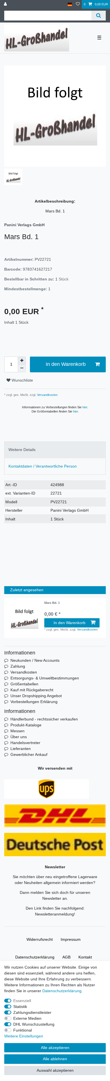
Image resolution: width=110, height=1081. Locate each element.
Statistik (20, 1006)
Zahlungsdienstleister (32, 1012)
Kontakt (85, 957)
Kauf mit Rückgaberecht (31, 690)
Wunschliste (21, 380)
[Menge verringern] (22, 368)
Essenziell (22, 1000)
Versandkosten (47, 394)
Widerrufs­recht (40, 939)
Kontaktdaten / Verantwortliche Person (42, 466)
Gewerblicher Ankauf (28, 754)
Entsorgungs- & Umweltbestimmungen (44, 678)
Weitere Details (22, 449)
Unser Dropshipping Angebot (36, 696)
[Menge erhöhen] (22, 360)
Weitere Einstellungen (23, 1036)
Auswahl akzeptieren (55, 1070)
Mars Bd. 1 (52, 602)
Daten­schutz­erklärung (34, 957)
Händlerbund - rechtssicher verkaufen (44, 719)
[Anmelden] (6, 4)
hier (84, 407)
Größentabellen (24, 684)
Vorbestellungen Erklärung (34, 701)
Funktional (22, 1030)
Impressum (71, 939)
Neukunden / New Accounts (35, 660)
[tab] (55, 449)
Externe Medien (27, 1018)
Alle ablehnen (55, 1059)
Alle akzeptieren (55, 1047)
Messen (17, 731)
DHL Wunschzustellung (33, 1024)
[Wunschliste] (78, 4)
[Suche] (98, 16)
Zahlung (17, 666)
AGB (66, 957)
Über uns (18, 737)
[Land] (70, 4)
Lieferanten (20, 748)
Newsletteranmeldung (54, 914)
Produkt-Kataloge (25, 725)
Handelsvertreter (25, 742)
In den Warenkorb (66, 364)
